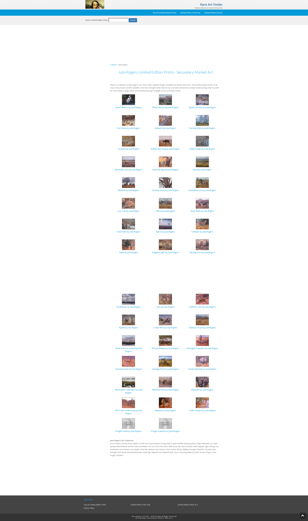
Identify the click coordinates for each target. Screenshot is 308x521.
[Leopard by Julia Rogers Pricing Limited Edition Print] (128, 141)
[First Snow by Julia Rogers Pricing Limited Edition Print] (128, 120)
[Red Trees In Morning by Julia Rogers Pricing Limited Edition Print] (128, 402)
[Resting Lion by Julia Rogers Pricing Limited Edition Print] (202, 244)
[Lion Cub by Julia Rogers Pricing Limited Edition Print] (128, 203)
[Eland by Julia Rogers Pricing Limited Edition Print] (202, 162)
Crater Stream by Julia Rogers (202, 410)
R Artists (113, 65)
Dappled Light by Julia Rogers (165, 252)
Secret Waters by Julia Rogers (128, 107)
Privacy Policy (89, 508)
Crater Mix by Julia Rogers (165, 327)
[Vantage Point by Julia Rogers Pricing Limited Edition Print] (165, 361)
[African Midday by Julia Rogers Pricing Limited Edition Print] (165, 340)
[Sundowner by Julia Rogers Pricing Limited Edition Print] (128, 299)
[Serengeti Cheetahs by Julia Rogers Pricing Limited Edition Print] (202, 340)
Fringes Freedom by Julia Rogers (165, 431)
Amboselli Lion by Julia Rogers (128, 169)
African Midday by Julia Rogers (165, 348)
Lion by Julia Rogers (165, 307)
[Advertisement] (96, 66)
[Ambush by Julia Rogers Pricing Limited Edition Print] (165, 120)
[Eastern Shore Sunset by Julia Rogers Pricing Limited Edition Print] (128, 340)
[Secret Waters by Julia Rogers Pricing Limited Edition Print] (128, 99)
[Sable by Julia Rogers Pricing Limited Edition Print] (128, 244)
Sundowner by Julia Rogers (128, 307)
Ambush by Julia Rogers (165, 128)
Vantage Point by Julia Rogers (165, 369)
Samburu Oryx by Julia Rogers (202, 327)
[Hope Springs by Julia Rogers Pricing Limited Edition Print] (165, 162)
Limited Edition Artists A (186, 505)
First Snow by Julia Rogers (128, 128)
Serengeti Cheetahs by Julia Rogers (202, 348)
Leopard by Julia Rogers (128, 149)
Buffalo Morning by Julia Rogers (165, 149)
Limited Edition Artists (213, 12)
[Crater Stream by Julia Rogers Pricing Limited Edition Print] (202, 402)
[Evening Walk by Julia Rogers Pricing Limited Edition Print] (202, 120)
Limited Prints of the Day (190, 12)
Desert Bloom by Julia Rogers (165, 107)
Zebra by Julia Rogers (165, 211)
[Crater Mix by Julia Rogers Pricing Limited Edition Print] (165, 320)
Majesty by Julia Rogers (165, 410)
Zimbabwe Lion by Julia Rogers (202, 190)
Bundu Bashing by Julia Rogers (202, 369)
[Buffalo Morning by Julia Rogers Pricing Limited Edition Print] (165, 141)
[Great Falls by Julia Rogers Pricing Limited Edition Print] (128, 224)
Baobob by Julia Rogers (128, 190)
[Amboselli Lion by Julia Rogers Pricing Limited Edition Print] (128, 162)
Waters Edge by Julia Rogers (202, 149)
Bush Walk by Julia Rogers (202, 211)
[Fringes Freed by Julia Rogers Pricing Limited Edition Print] (128, 423)
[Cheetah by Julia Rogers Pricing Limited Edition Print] (202, 224)
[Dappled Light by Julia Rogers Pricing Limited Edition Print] (165, 244)
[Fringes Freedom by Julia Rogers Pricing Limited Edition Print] (165, 423)
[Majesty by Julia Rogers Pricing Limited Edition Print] (165, 402)
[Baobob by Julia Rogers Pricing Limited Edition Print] (128, 182)
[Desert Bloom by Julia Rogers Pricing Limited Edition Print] (165, 99)
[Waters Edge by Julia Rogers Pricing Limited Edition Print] (202, 141)
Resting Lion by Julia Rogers (202, 252)
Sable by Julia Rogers (128, 252)
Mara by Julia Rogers (165, 231)
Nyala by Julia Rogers (128, 327)
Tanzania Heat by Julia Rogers (128, 369)
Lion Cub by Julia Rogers (129, 211)
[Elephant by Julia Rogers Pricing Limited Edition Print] (202, 382)
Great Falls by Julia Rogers (128, 231)
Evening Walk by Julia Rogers (202, 128)
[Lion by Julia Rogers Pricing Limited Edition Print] (165, 299)
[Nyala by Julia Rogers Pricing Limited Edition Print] (128, 320)
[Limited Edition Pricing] (94, 4)
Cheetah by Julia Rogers (202, 231)
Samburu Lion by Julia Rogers (202, 307)
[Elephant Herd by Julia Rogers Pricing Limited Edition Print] (165, 382)
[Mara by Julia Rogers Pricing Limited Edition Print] (165, 224)
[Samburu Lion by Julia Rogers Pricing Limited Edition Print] (202, 299)
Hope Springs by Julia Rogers (165, 169)
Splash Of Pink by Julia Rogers (202, 107)
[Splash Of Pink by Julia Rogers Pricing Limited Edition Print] (202, 99)
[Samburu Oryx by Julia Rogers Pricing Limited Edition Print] (202, 320)
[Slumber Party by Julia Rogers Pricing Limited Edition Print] (165, 182)
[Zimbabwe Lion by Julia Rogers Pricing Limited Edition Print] (202, 182)
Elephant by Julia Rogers (202, 389)
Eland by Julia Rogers (202, 169)
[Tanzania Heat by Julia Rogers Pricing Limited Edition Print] (128, 361)
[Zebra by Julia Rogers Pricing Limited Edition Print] (165, 203)
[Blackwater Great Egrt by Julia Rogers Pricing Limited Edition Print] (128, 382)
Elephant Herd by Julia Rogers (165, 389)
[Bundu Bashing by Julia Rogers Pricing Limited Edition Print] (202, 361)
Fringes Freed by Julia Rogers (128, 431)
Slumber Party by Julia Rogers (165, 190)
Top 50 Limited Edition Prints (164, 12)
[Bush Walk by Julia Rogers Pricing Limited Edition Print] (202, 203)
